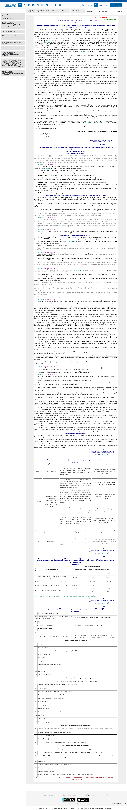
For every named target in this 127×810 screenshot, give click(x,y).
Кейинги (41, 164)
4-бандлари (89, 123)
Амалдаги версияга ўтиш (110, 19)
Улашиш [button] (119, 11)
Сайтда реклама (90, 795)
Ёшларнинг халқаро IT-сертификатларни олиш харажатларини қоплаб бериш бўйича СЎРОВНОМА (12, 73)
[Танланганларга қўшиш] (24, 5)
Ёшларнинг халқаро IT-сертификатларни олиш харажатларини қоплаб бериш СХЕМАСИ (10, 54)
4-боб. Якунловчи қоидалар (9, 48)
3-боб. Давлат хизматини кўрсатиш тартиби (11, 43)
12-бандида (77, 270)
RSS (107, 795)
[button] (13, 16)
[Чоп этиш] (60, 5)
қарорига (109, 141)
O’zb (100, 5)
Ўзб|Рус (106, 5)
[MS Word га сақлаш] (46, 5)
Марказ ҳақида (48, 795)
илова (101, 123)
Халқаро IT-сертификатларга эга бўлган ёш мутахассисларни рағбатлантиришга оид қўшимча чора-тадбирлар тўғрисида (12, 16)
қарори (114, 31)
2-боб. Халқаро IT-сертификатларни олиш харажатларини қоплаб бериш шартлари (12, 37)
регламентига (106, 454)
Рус (87, 5)
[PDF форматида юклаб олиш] (51, 5)
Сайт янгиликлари (69, 795)
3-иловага (71, 241)
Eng (91, 5)
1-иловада (46, 168)
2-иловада (62, 225)
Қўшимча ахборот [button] (102, 11)
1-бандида (46, 42)
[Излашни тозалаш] (23, 11)
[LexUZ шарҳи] (33, 5)
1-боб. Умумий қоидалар (8, 31)
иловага (84, 51)
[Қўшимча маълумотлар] (55, 5)
